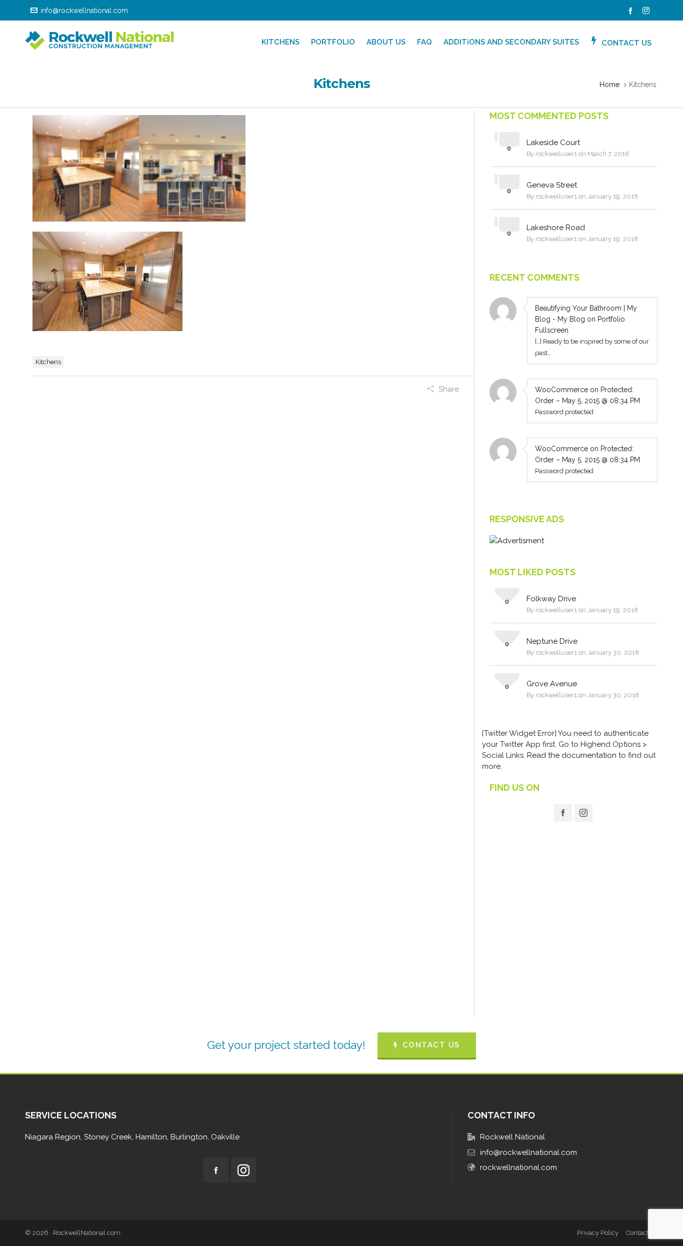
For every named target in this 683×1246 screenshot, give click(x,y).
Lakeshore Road (555, 227)
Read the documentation (571, 755)
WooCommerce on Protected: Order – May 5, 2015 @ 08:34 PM (587, 395)
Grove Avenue (551, 683)
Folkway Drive (551, 598)
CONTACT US (431, 1044)
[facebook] (632, 11)
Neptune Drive (552, 641)
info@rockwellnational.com (84, 11)
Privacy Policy (597, 1232)
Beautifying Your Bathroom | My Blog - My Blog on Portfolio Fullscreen (586, 319)
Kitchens (48, 362)
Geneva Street (551, 185)
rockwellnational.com (518, 1167)
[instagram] (647, 11)
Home (610, 85)
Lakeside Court (553, 142)
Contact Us (642, 1232)
